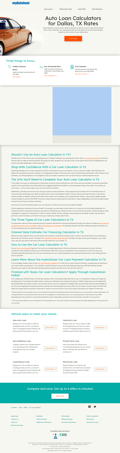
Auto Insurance (97, 9)
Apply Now (73, 38)
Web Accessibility (92, 416)
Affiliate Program (67, 419)
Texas (20, 407)
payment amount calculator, (27, 226)
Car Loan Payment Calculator (47, 263)
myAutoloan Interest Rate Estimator (56, 238)
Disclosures (90, 419)
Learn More (82, 9)
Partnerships (65, 416)
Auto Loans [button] (48, 9)
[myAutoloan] (60, 434)
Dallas (25, 407)
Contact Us (14, 419)
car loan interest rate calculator (50, 226)
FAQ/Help (39, 416)
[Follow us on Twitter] (94, 406)
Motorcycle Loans (66, 9)
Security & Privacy (92, 422)
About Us (14, 422)
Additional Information (43, 422)
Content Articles (41, 419)
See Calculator (81, 74)
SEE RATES (16, 77)
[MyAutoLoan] (21, 3)
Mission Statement (17, 425)
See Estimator (49, 76)
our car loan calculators (92, 158)
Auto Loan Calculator (24, 248)
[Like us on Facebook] (89, 406)
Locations (14, 407)
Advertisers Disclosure (68, 422)
